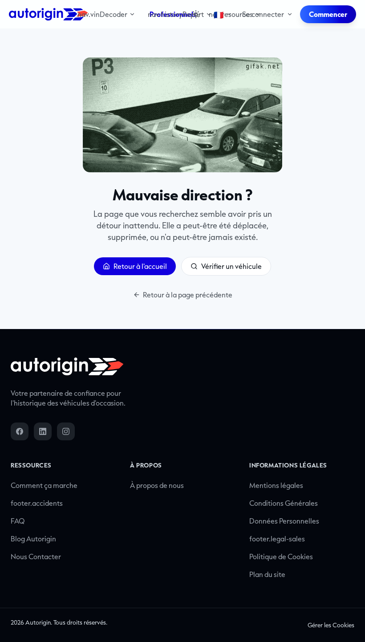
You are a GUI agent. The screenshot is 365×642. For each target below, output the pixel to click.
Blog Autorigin (33, 538)
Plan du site (267, 574)
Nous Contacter (36, 556)
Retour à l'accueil (140, 266)
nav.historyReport (176, 14)
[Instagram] (66, 431)
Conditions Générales (283, 503)
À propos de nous (157, 485)
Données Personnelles (284, 520)
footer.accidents (37, 503)
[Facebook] (19, 431)
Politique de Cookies (281, 556)
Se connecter (263, 14)
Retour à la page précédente (187, 294)
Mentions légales (276, 485)
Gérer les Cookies (331, 625)
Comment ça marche (44, 485)
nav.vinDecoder (102, 14)
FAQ (18, 520)
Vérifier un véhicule (231, 266)
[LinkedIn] (43, 431)
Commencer (328, 14)
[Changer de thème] (196, 14)
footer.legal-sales (277, 538)
